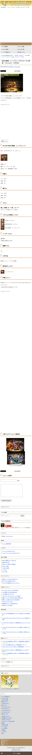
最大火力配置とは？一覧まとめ (9, 560)
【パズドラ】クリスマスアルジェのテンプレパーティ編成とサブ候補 (16, 619)
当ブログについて (5, 739)
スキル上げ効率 (5, 49)
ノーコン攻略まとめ (6, 52)
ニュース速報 (4, 728)
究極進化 (3, 729)
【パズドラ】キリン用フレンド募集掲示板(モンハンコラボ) (15, 650)
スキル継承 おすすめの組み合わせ (9, 592)
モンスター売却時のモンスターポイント (11, 582)
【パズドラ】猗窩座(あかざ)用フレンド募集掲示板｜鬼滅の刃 (15, 641)
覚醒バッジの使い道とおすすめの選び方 (11, 599)
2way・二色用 (5, 566)
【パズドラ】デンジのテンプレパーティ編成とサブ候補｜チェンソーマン (16, 632)
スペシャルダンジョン (6, 710)
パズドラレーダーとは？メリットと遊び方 (11, 596)
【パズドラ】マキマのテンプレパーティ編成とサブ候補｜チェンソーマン (16, 628)
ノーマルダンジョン (6, 712)
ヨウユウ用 (4, 571)
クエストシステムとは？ (7, 601)
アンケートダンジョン (6, 706)
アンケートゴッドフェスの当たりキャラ (11, 553)
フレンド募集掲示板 (6, 543)
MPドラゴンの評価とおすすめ (8, 581)
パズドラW (4, 731)
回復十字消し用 (5, 562)
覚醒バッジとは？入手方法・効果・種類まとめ (12, 597)
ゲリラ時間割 (4, 46)
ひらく (5, 141)
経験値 (3, 723)
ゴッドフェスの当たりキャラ (8, 551)
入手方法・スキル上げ (14, 66)
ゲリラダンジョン (5, 708)
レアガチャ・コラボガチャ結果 (8, 721)
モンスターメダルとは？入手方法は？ (10, 590)
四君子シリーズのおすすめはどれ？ (10, 579)
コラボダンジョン (5, 703)
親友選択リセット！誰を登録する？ (10, 603)
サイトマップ (5, 743)
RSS (3, 745)
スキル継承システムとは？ (8, 594)
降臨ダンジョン (5, 701)
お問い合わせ (5, 741)
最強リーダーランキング (7, 536)
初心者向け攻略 (5, 724)
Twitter (3, 742)
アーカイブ (3, 661)
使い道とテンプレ (21, 52)
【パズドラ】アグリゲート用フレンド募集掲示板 (13, 646)
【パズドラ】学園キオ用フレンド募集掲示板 (12, 644)
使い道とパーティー (6, 716)
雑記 (3, 733)
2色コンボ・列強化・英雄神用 (8, 564)
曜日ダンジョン (5, 713)
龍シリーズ (4, 705)
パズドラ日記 (4, 726)
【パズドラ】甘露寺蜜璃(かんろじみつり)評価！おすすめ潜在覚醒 (16, 614)
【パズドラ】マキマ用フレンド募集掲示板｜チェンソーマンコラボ (16, 623)
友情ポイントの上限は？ (7, 605)
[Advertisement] (16, 26)
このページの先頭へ (17, 753)
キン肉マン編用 (5, 568)
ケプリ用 (4, 569)
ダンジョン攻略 (21, 46)
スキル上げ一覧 (21, 49)
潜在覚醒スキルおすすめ (7, 717)
